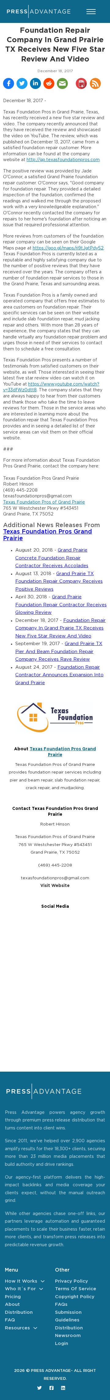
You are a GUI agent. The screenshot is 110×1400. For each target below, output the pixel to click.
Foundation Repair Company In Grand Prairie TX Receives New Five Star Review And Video (60, 628)
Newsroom (68, 1336)
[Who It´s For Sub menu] (41, 1289)
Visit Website (55, 886)
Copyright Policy (74, 1297)
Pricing (13, 1297)
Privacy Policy (71, 1281)
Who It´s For (20, 1289)
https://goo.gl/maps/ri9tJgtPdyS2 (68, 248)
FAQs (61, 1304)
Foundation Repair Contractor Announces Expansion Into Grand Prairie (59, 675)
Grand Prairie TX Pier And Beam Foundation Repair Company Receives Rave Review (58, 651)
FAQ (10, 1320)
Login (61, 1344)
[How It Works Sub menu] (42, 1281)
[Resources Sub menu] (35, 1328)
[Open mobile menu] (91, 11)
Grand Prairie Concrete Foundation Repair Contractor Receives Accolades (51, 558)
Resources (17, 1328)
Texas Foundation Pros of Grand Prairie (44, 502)
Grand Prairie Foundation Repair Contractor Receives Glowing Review (61, 605)
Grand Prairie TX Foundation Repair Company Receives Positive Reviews (59, 581)
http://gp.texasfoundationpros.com (63, 160)
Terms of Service (75, 1289)
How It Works (21, 1281)
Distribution (19, 1312)
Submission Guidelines (68, 1316)
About (12, 1304)
